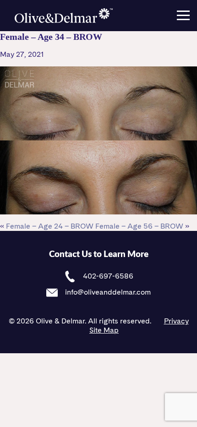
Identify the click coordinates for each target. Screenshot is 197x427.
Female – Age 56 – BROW (139, 226)
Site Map (104, 330)
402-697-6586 (107, 276)
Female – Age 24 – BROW (49, 226)
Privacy (176, 321)
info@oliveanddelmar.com (107, 292)
